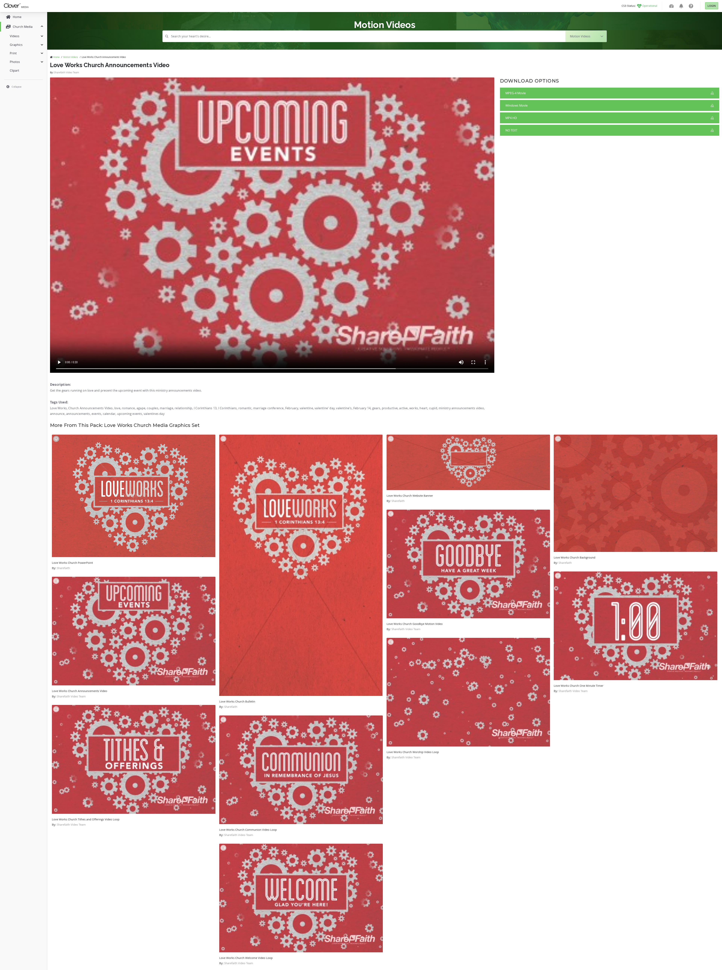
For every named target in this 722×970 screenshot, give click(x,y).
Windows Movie (516, 105)
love (117, 408)
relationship (183, 408)
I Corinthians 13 (205, 408)
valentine (306, 408)
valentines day (154, 414)
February (291, 408)
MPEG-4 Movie (515, 93)
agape (141, 408)
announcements (78, 414)
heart (423, 408)
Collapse (16, 86)
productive (390, 408)
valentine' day (324, 408)
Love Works (58, 408)
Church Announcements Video (90, 408)
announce (57, 414)
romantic (245, 408)
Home (56, 56)
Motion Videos (70, 56)
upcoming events (129, 414)
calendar (109, 414)
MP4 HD (511, 118)
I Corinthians (227, 408)
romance (128, 408)
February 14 (362, 408)
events (96, 414)
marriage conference (268, 408)
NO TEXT (511, 130)
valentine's (344, 408)
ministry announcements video (461, 408)
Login (712, 6)
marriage (166, 408)
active (403, 408)
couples (152, 408)
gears (376, 408)
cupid (433, 408)
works (413, 408)
